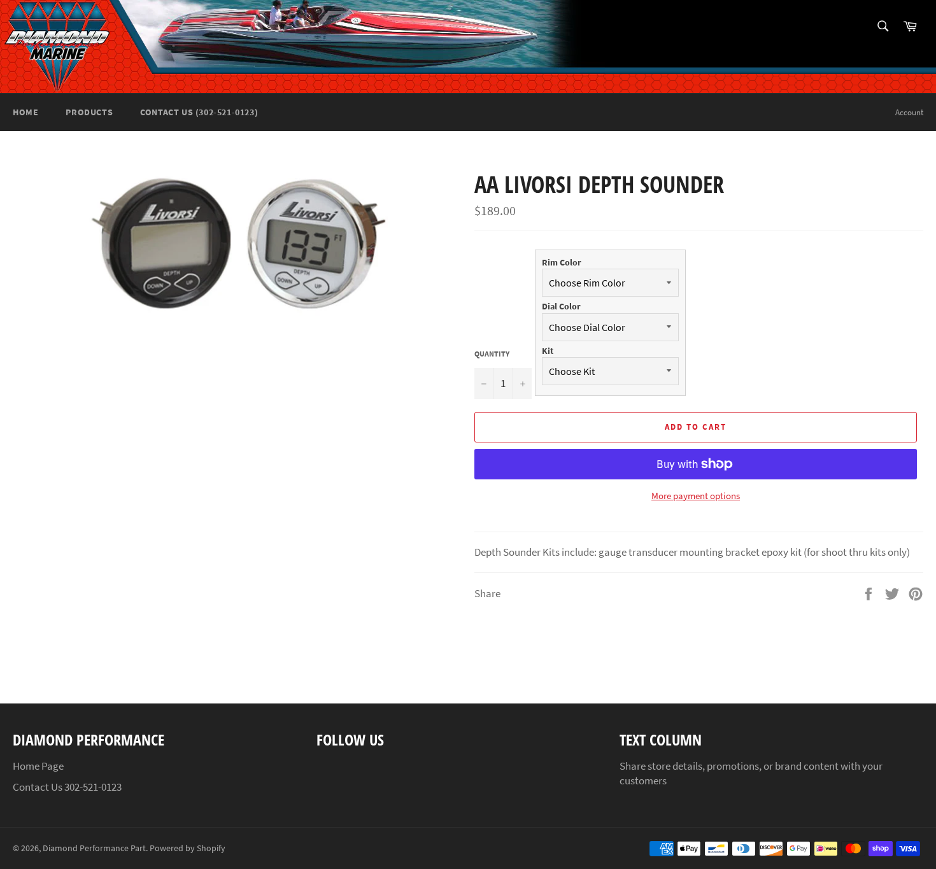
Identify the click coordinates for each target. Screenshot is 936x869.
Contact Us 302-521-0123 (67, 787)
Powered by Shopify (187, 848)
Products (89, 112)
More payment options (695, 496)
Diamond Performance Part (94, 848)
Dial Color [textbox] (561, 306)
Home (25, 112)
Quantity (491, 353)
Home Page (38, 766)
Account (909, 112)
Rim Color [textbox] (561, 262)
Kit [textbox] (547, 351)
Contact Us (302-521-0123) (199, 112)
